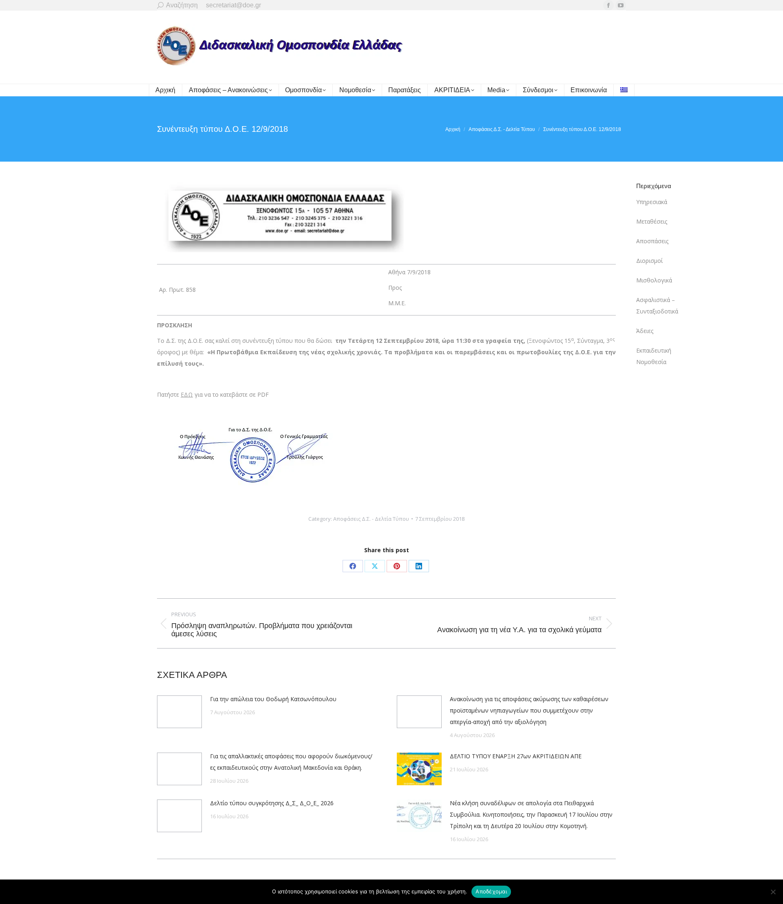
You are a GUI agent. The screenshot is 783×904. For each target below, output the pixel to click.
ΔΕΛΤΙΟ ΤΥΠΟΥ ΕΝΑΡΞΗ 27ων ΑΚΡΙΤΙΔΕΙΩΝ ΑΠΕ (516, 756)
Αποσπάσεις (652, 241)
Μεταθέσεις (651, 221)
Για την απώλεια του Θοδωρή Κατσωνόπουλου (273, 699)
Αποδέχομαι (491, 891)
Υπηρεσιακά (651, 202)
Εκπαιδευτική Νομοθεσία (653, 356)
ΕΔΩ (187, 394)
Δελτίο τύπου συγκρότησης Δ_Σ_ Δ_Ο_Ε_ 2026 (272, 803)
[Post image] (179, 711)
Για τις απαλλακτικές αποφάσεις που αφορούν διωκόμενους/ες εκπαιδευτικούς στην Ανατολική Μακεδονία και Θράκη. (291, 761)
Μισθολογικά (654, 280)
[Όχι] (773, 892)
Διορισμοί (649, 260)
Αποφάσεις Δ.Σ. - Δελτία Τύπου (371, 518)
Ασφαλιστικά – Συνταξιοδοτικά (657, 305)
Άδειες (644, 331)
